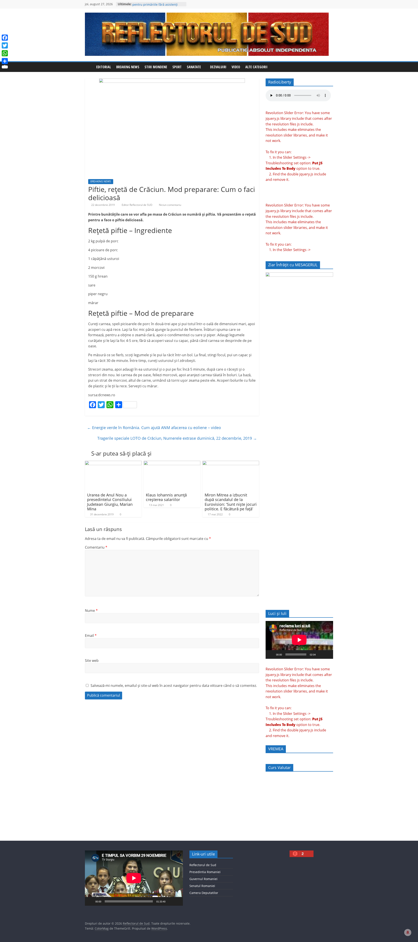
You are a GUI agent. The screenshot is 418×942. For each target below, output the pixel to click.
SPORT (177, 67)
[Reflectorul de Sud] (89, 67)
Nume (91, 610)
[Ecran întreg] (327, 654)
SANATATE (194, 67)
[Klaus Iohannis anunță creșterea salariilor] (172, 463)
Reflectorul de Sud (202, 865)
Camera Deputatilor (203, 893)
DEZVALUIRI (218, 67)
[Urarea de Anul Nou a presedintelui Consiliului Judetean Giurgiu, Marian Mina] (113, 463)
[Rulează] (271, 654)
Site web (92, 660)
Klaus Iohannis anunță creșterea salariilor (166, 497)
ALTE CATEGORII (256, 67)
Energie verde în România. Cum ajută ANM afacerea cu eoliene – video (154, 427)
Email (91, 635)
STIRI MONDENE (156, 67)
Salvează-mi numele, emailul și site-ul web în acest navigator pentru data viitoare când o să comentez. (174, 685)
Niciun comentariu (169, 205)
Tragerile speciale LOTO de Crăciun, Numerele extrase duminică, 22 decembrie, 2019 (177, 438)
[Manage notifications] (407, 932)
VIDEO (236, 67)
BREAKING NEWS (127, 67)
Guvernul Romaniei (203, 879)
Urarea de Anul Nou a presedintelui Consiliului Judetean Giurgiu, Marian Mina (110, 502)
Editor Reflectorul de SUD (137, 205)
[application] (299, 640)
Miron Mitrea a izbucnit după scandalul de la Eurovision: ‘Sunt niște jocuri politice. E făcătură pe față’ (231, 502)
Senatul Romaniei (202, 886)
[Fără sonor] (320, 654)
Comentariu (96, 547)
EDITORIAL (103, 67)
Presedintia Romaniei (205, 872)
